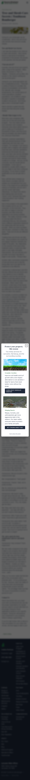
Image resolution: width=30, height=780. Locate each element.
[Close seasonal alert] (26, 345)
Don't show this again (15, 433)
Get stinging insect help (15, 427)
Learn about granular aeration (13, 390)
